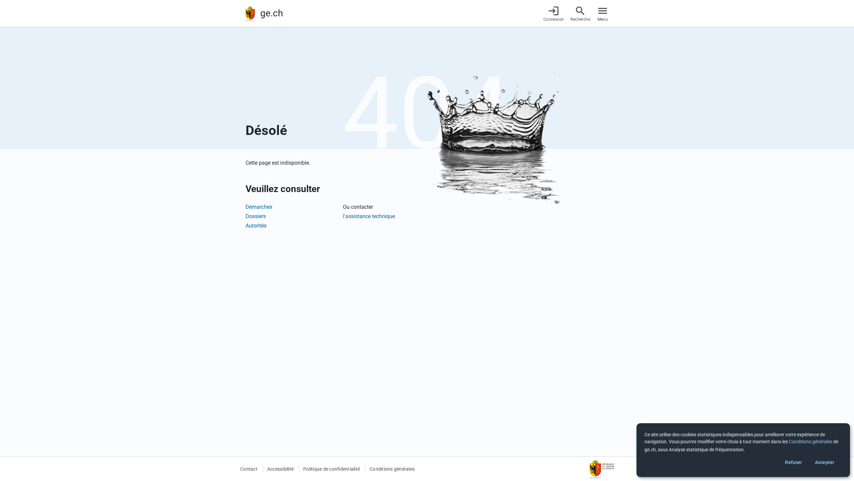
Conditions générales (392, 469)
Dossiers (256, 216)
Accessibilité (280, 469)
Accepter (824, 462)
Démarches (259, 207)
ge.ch (271, 13)
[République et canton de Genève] (250, 13)
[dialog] (743, 450)
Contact (249, 469)
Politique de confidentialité (331, 469)
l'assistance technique (369, 216)
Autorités (256, 225)
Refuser (793, 462)
